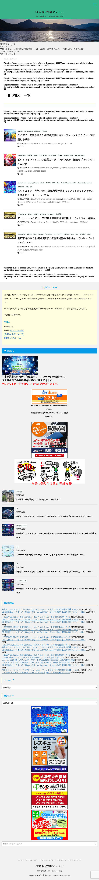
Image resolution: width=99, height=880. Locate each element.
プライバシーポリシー (9, 51)
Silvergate (56, 202)
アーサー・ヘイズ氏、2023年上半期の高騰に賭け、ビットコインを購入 (56, 218)
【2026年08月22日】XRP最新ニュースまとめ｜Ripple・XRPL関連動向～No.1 (36, 645)
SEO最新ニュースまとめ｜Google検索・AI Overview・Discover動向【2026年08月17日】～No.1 (43, 650)
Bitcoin (65, 199)
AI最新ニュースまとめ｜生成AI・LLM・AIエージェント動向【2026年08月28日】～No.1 (54, 516)
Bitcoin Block (39, 168)
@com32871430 (17, 331)
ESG (54, 246)
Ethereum (61, 246)
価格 (22, 250)
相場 (41, 250)
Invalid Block (76, 168)
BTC (79, 199)
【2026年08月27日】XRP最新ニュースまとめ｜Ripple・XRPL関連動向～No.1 (36, 627)
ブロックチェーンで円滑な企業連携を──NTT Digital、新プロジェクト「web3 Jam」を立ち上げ (41, 49)
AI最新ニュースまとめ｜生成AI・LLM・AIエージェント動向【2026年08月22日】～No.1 (40, 647)
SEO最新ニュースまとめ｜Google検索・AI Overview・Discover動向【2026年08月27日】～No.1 (43, 622)
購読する (10, 351)
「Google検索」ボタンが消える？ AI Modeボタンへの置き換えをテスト (33, 657)
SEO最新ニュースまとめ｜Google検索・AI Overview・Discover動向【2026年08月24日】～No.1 (43, 632)
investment (74, 222)
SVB (64, 202)
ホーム (20, 860)
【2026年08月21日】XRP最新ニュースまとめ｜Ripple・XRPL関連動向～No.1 (36, 655)
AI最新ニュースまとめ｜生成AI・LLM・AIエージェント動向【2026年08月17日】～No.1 (40, 670)
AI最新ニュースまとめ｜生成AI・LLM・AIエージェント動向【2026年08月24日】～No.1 (40, 630)
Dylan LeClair (64, 168)
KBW (28, 202)
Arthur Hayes (39, 199)
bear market (38, 246)
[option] (49, 31)
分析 (27, 250)
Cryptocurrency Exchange (52, 143)
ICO (21, 147)
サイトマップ (6, 46)
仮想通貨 (84, 222)
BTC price (64, 222)
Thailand (68, 143)
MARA (86, 168)
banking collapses (53, 199)
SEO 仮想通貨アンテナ (49, 12)
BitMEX (36, 143)
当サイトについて (7, 54)
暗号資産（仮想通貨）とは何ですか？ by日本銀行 (38, 499)
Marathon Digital (25, 171)
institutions (71, 246)
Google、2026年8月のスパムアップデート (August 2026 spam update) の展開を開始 (38, 660)
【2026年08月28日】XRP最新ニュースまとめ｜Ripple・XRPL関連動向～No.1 (50, 555)
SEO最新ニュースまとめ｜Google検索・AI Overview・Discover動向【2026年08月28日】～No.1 (43, 612)
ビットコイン (82, 246)
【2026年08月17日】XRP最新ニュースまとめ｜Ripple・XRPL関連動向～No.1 (36, 662)
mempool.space (39, 171)
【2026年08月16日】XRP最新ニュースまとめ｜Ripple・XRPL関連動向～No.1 (36, 673)
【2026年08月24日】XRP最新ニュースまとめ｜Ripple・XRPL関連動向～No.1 (36, 637)
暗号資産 (34, 250)
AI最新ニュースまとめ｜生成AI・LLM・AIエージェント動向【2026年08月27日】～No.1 (54, 572)
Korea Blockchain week (41, 202)
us (68, 202)
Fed (83, 199)
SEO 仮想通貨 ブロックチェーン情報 (49, 871)
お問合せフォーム (7, 44)
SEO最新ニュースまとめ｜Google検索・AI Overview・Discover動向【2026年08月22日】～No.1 (43, 640)
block (55, 168)
